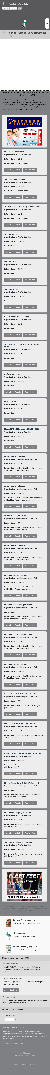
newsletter (19, 1055)
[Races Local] (4, 4)
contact (27, 1053)
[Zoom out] (47, 23)
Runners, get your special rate (24, 936)
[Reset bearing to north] (47, 27)
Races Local (17, 4)
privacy (27, 1055)
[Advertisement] (25, 65)
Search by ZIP (10, 1016)
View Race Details (13, 170)
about (22, 1053)
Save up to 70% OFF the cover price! (26, 923)
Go (19, 8)
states (33, 1055)
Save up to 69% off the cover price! (26, 950)
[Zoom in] (47, 20)
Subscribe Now (10, 990)
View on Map (30, 170)
